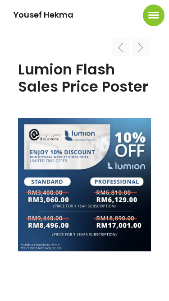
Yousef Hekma (43, 14)
